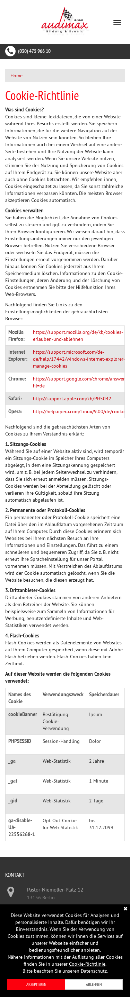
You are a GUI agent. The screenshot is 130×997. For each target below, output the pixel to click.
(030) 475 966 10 (34, 51)
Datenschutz (94, 971)
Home (16, 75)
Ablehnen (94, 984)
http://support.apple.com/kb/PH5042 (72, 398)
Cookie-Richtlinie (87, 964)
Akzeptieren (36, 984)
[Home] (65, 21)
